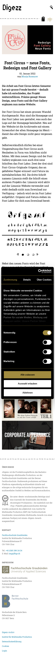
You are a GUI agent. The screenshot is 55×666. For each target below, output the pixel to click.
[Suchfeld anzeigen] (51, 7)
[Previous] (17, 254)
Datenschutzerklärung (11, 641)
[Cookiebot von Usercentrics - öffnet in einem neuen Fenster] (38, 271)
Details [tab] (27, 279)
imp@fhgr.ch (14, 553)
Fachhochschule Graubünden (15, 535)
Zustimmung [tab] (10, 279)
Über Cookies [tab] (44, 279)
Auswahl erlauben (27, 383)
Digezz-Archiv (8, 632)
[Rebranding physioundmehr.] (27, 435)
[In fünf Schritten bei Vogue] (27, 406)
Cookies (5, 646)
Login (4, 650)
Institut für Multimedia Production (17, 637)
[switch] (47, 342)
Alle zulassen (27, 374)
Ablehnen (27, 392)
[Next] (37, 254)
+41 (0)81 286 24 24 (14, 550)
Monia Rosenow (30, 76)
